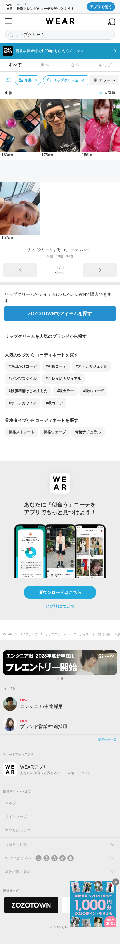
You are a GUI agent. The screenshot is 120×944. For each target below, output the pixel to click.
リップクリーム (55, 634)
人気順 (109, 92)
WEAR (7, 634)
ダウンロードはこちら (60, 592)
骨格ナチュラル (88, 432)
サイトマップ (16, 817)
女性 (75, 64)
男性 (45, 64)
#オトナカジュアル (91, 366)
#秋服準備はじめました (28, 391)
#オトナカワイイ (23, 403)
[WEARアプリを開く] (112, 22)
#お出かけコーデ (23, 366)
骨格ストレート (21, 432)
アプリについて (60, 606)
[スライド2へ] (62, 678)
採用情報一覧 (107, 739)
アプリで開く (101, 7)
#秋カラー (65, 391)
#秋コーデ (54, 403)
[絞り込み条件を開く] (9, 80)
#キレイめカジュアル (63, 378)
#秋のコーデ (93, 391)
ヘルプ (10, 803)
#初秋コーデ (56, 366)
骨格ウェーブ (55, 432)
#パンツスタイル (23, 378)
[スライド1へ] (58, 678)
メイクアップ (28, 634)
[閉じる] (115, 882)
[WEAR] (60, 21)
